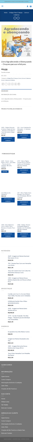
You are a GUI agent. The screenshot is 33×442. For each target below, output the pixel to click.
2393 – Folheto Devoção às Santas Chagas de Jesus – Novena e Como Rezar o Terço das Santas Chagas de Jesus (8, 130)
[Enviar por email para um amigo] (12, 84)
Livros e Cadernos (26, 78)
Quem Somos (5, 376)
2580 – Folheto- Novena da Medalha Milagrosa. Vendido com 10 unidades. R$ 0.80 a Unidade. (24, 227)
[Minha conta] (27, 6)
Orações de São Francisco (9, 389)
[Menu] (2, 6)
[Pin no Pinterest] (15, 84)
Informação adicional (8, 94)
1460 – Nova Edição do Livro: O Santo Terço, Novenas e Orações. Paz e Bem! (8, 227)
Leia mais (5, 171)
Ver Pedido (4, 405)
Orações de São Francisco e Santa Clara (13, 430)
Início (5, 12)
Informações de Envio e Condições (11, 382)
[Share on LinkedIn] (18, 84)
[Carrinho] (31, 6)
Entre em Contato (6, 408)
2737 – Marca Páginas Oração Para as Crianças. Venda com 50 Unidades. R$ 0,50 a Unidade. (23, 163)
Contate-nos (16, 439)
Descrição (4, 91)
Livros (19, 78)
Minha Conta (5, 401)
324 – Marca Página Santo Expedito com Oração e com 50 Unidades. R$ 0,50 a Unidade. (24, 195)
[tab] (16, 91)
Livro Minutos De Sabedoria (5, 193)
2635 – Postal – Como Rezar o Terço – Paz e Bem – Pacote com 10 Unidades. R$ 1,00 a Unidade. (8, 164)
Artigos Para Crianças (15, 12)
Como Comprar (6, 379)
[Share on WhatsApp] (2, 84)
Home (3, 398)
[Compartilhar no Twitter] (9, 84)
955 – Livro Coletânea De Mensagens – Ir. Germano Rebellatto (24, 129)
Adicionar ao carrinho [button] (8, 139)
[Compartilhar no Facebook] (6, 84)
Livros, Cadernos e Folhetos (8, 80)
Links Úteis (4, 385)
